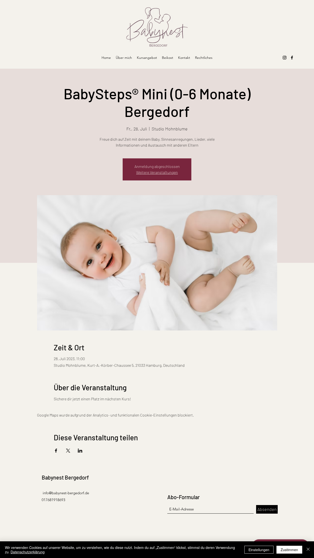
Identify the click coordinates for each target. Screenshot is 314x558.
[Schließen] (308, 549)
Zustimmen (289, 549)
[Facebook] (291, 57)
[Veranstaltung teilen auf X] (68, 451)
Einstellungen (259, 549)
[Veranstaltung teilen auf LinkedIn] (80, 451)
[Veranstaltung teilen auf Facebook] (56, 451)
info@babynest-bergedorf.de (66, 493)
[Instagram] (284, 57)
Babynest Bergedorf (65, 477)
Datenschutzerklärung (28, 551)
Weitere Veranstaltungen (157, 172)
